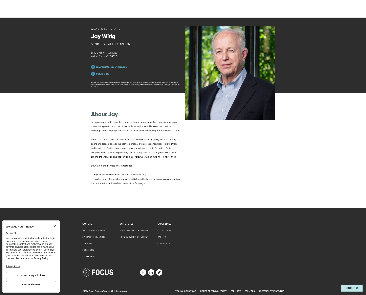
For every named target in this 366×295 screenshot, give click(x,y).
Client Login (164, 230)
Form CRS (250, 291)
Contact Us (352, 288)
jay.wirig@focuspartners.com (112, 66)
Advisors (87, 243)
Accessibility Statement (271, 291)
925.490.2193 (103, 73)
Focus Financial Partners (134, 230)
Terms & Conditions (185, 291)
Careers (161, 237)
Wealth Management (93, 230)
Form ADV (236, 291)
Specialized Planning (93, 237)
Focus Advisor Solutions (134, 237)
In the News (88, 256)
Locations (88, 250)
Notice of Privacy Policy (213, 291)
